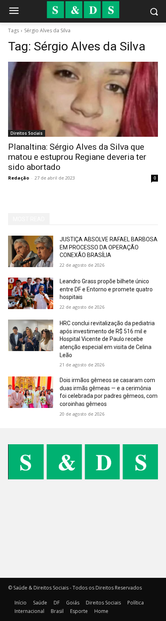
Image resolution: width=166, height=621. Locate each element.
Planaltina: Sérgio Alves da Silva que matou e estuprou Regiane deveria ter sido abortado (77, 157)
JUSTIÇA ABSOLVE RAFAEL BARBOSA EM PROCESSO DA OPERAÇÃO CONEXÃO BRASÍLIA (109, 247)
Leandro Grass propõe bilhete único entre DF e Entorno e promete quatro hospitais (106, 289)
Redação (18, 178)
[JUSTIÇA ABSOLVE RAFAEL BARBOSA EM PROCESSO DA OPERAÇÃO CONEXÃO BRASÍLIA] (30, 251)
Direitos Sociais (26, 133)
